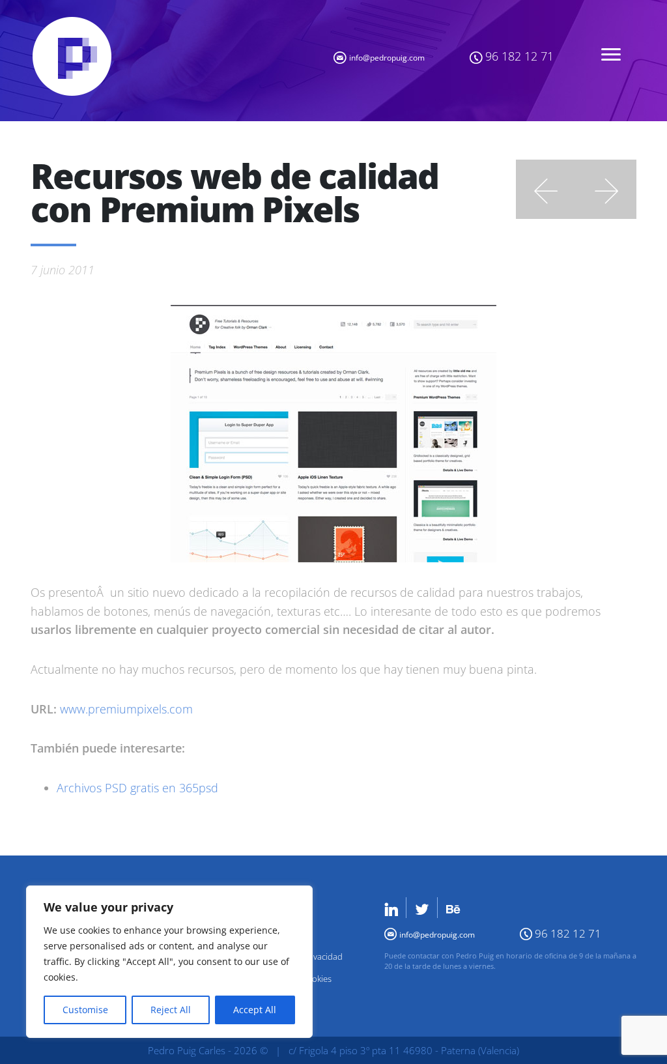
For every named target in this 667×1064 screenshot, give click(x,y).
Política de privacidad (302, 956)
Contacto (278, 913)
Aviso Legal (281, 935)
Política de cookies (297, 979)
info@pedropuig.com (387, 57)
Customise (85, 1009)
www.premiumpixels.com (126, 709)
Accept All (254, 1009)
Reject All (170, 1009)
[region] (169, 961)
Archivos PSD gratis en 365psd (137, 788)
